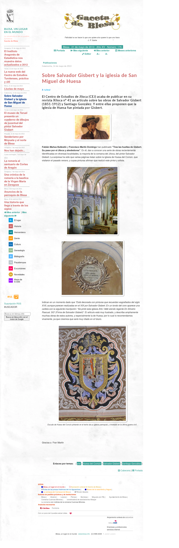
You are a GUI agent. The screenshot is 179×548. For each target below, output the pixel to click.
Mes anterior (102, 50)
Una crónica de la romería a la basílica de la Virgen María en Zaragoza (16, 179)
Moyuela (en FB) (98, 497)
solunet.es (129, 517)
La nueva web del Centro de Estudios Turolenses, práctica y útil (16, 77)
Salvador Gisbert (111, 463)
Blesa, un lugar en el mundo (54, 487)
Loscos (63, 497)
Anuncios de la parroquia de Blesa (15, 193)
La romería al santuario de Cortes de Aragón (16, 164)
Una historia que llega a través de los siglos (16, 205)
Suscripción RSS (12, 303)
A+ (98, 53)
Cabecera (125, 470)
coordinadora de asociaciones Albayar (81, 499)
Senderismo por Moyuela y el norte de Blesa (15, 140)
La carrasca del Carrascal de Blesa (56, 492)
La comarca (45, 502)
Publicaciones (50, 62)
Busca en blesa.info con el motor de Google (17, 318)
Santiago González (131, 463)
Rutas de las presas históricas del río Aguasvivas (61, 489)
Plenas (73, 497)
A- (106, 53)
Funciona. (55, 508)
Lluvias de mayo (14, 89)
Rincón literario (82, 492)
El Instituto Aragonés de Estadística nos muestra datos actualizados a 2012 (16, 57)
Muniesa (84, 497)
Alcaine (53, 497)
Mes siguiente (80, 50)
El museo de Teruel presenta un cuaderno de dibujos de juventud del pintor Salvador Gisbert (16, 121)
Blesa (43, 497)
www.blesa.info (84, 534)
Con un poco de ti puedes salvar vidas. (53, 513)
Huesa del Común (92, 463)
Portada (60, 50)
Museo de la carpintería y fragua (99, 489)
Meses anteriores (126, 50)
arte (79, 463)
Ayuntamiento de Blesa (118, 497)
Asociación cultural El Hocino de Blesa (85, 487)
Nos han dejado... (14, 150)
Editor (87, 53)
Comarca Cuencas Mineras (51, 499)
